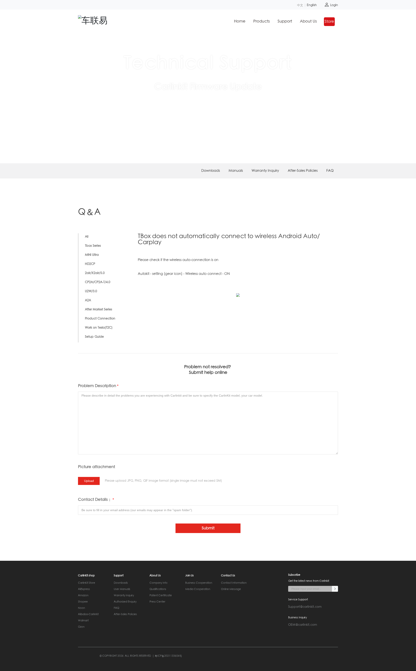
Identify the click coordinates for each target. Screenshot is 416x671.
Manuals (236, 171)
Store (329, 22)
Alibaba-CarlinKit (88, 614)
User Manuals (122, 589)
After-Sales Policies (303, 171)
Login (333, 5)
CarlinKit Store (86, 583)
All (86, 236)
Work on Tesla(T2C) (98, 327)
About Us (308, 21)
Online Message (231, 589)
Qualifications (158, 589)
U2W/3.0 (91, 291)
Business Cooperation (198, 583)
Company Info (158, 583)
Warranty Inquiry (265, 171)
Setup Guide (94, 336)
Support (285, 21)
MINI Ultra (92, 254)
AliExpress (84, 589)
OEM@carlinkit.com (302, 624)
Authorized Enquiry (125, 602)
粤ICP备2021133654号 (168, 656)
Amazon (83, 595)
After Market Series (98, 309)
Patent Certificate (161, 595)
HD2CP (90, 264)
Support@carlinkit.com (305, 606)
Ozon (81, 627)
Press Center (157, 602)
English (312, 5)
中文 (300, 5)
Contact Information (234, 583)
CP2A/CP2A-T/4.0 (97, 282)
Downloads (210, 171)
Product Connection (100, 318)
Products (261, 21)
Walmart (83, 620)
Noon (81, 608)
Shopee (83, 602)
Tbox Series (93, 245)
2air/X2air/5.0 (95, 273)
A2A (88, 300)
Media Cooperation (197, 589)
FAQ (330, 171)
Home (239, 21)
